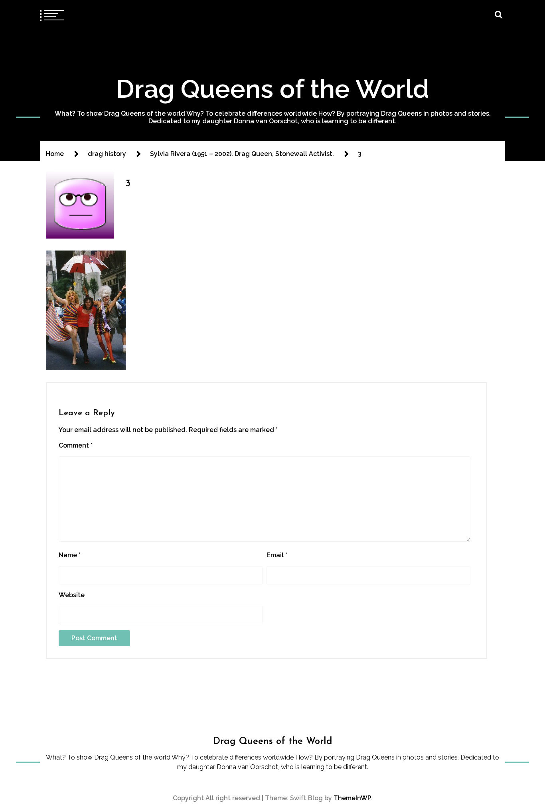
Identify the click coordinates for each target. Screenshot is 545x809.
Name (70, 555)
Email (277, 555)
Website (72, 595)
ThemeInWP (352, 798)
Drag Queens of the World (272, 89)
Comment (76, 445)
